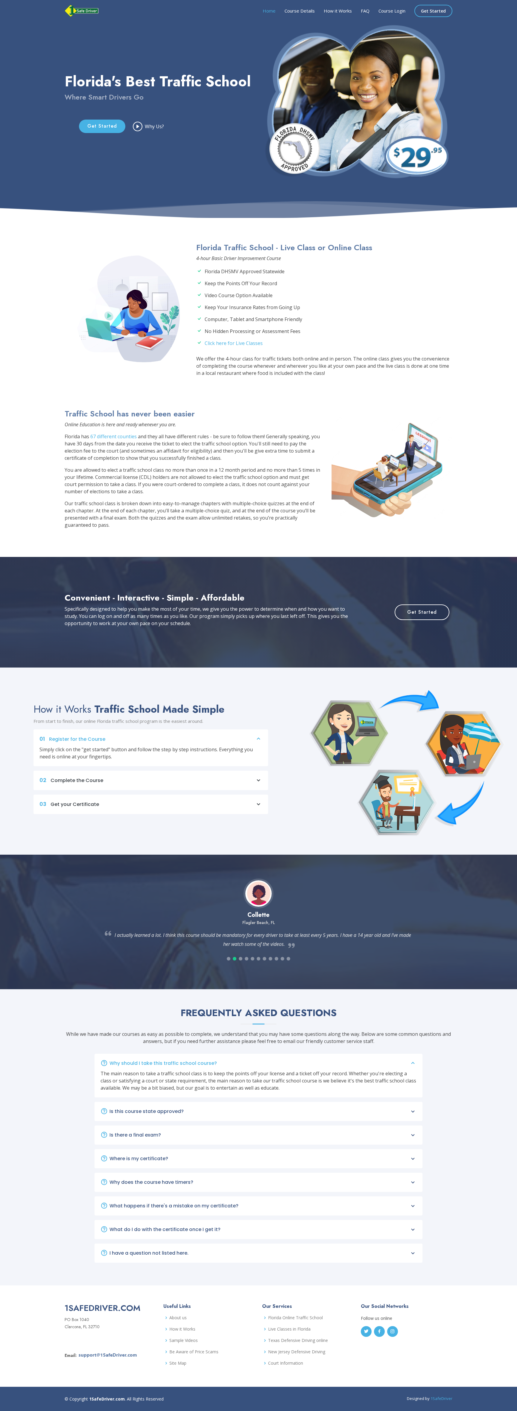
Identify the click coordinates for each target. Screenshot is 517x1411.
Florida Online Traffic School (295, 1318)
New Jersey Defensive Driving (296, 1352)
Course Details (300, 11)
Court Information (285, 1363)
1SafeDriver (441, 1398)
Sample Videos (183, 1340)
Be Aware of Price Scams (193, 1352)
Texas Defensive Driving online (298, 1340)
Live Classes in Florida (289, 1329)
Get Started (433, 11)
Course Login (391, 11)
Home (269, 11)
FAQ (365, 11)
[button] (228, 958)
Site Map (177, 1363)
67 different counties (113, 436)
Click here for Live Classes (234, 343)
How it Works (338, 11)
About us (178, 1318)
